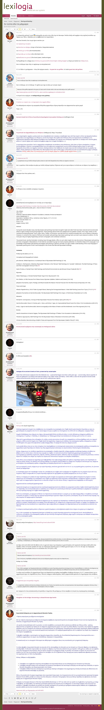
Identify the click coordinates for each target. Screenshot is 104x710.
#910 (98, 324)
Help (92, 705)
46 (19, 29)
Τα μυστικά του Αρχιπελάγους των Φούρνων (30, 132)
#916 (98, 519)
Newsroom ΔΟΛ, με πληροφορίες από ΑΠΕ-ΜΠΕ (29, 690)
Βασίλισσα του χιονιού (24, 57)
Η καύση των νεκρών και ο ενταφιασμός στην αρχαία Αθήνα (33, 102)
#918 (98, 578)
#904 (98, 114)
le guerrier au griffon (56, 69)
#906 (98, 155)
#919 (98, 594)
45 (17, 29)
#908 (98, 186)
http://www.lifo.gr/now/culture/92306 (44, 522)
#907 (98, 170)
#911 (98, 339)
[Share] (95, 32)
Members (31, 16)
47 (22, 29)
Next (33, 29)
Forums (13, 16)
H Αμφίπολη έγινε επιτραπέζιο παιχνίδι (27, 580)
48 (24, 29)
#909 (98, 200)
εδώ (30, 356)
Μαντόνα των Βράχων (24, 47)
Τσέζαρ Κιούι (84, 61)
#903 (98, 99)
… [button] (12, 29)
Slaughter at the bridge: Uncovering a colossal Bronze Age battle (36, 597)
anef (6, 26)
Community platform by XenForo (52, 708)
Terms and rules (78, 705)
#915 (98, 423)
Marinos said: (20, 536)
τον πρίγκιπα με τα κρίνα (23, 44)
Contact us (70, 705)
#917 (98, 533)
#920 (98, 610)
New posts (6, 18)
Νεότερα (18, 425)
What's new (21, 16)
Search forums (13, 18)
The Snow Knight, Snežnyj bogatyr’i (57, 61)
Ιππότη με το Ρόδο (24, 50)
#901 (98, 32)
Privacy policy (86, 705)
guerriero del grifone (75, 69)
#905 (98, 130)
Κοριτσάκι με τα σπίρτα (24, 54)
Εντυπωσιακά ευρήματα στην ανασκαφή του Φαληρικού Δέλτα (35, 326)
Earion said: (20, 78)
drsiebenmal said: (21, 158)
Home (7, 16)
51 (29, 29)
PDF (39, 265)
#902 (98, 74)
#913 (98, 368)
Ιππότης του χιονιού (41, 61)
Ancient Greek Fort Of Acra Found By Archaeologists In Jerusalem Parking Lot (40, 117)
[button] (26, 15)
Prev (7, 29)
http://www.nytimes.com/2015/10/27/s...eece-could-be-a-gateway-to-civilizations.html (40, 92)
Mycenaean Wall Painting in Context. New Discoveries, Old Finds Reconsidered (38, 206)
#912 (98, 353)
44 (14, 29)
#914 (98, 409)
